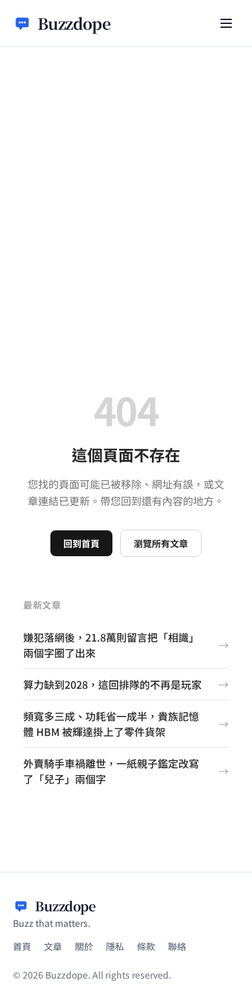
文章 (53, 946)
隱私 (115, 946)
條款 (146, 946)
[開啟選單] (226, 23)
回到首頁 (81, 543)
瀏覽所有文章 (161, 543)
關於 (84, 946)
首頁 (22, 946)
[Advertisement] (126, 180)
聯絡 (177, 946)
